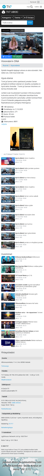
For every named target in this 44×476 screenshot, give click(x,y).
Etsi (30, 22)
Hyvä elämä (15, 65)
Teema (17, 17)
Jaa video (7, 57)
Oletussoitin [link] (5, 30)
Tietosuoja (5, 366)
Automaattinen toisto (14, 154)
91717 (11, 424)
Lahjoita (18, 57)
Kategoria (6, 17)
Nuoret (5, 65)
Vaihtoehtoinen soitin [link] (17, 30)
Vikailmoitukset (6, 380)
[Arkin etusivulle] (10, 12)
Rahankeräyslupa (7, 427)
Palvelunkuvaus (6, 409)
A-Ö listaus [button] (29, 17)
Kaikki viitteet (16, 403)
